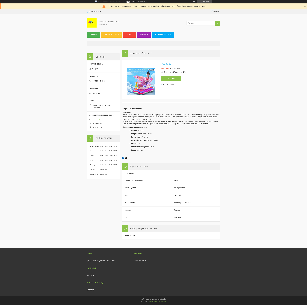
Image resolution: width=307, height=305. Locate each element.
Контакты (144, 35)
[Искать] (217, 23)
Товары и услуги (111, 35)
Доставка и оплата (163, 35)
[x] (126, 158)
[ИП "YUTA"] (92, 27)
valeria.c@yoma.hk (99, 120)
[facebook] (123, 158)
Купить (172, 78)
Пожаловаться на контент (157, 301)
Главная (93, 35)
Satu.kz (163, 299)
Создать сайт (135, 1)
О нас (129, 35)
